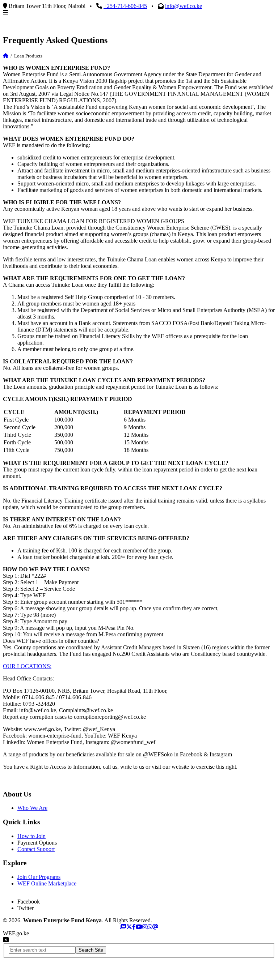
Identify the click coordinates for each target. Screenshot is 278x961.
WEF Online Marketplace (46, 883)
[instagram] (144, 927)
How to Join (31, 836)
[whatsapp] (149, 927)
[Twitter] (129, 927)
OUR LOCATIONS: (27, 666)
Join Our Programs (38, 877)
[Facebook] (134, 927)
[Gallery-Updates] (123, 927)
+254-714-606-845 (125, 6)
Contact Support (36, 849)
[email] (155, 927)
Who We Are (32, 808)
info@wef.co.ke (183, 6)
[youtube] (139, 927)
